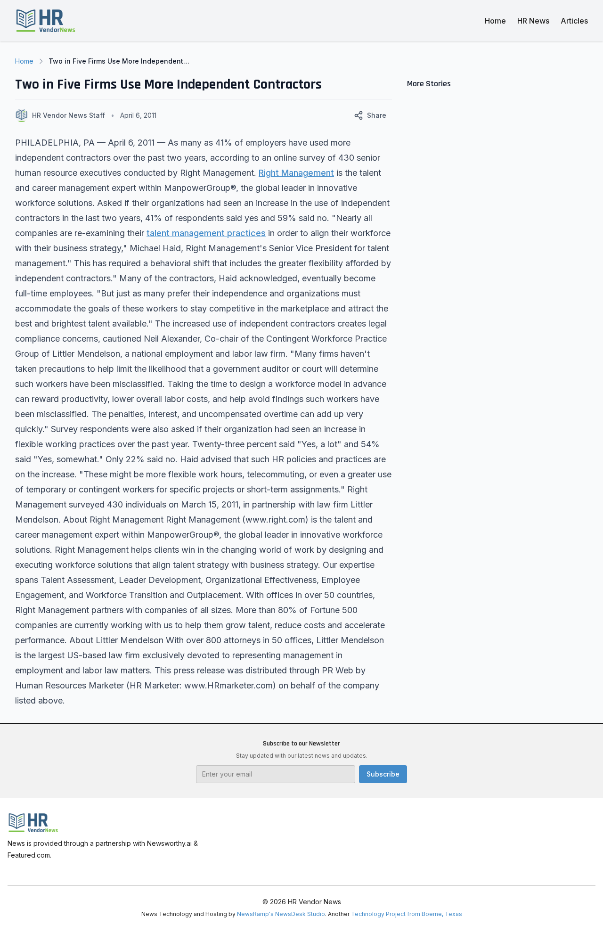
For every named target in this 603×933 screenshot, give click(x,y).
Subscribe (383, 774)
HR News (533, 20)
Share (376, 115)
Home (495, 20)
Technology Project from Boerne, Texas (406, 913)
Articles (574, 20)
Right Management (296, 173)
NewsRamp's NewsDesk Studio (281, 913)
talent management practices (206, 233)
